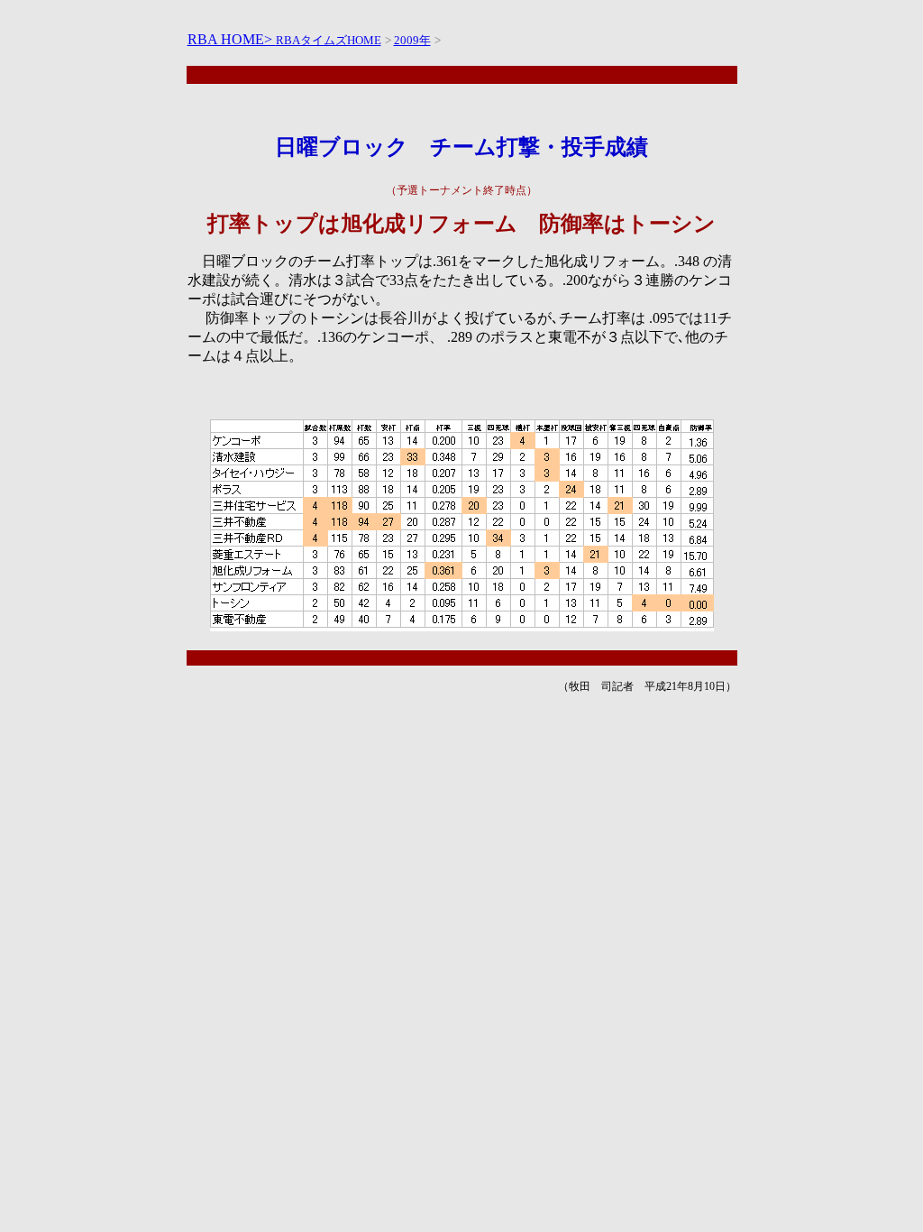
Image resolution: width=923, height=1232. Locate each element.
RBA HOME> (231, 39)
